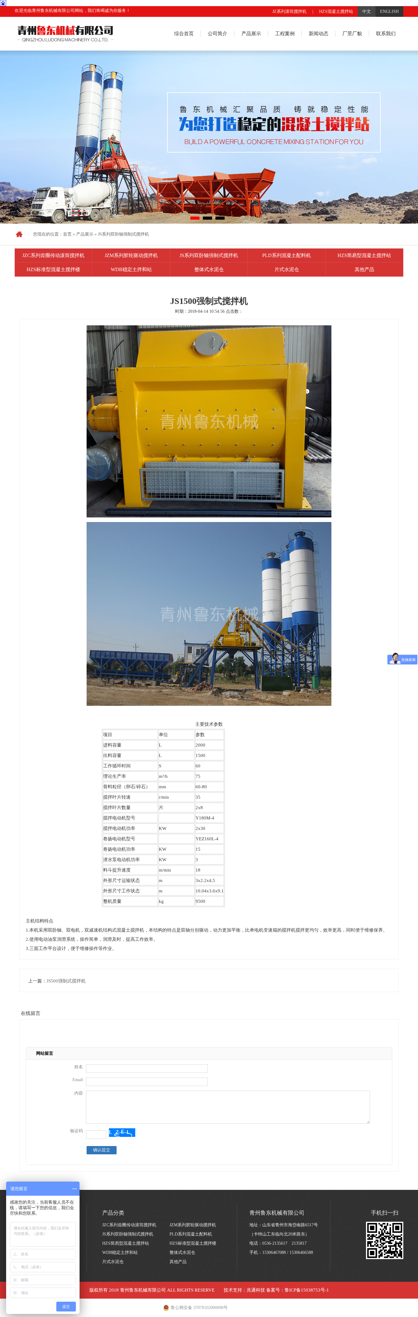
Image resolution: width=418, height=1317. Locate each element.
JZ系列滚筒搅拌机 (289, 11)
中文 (366, 11)
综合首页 (184, 33)
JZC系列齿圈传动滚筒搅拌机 (53, 255)
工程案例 (285, 33)
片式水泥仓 (286, 269)
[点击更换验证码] (122, 1132)
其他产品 (364, 269)
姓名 (78, 1067)
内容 (78, 1093)
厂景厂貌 (352, 33)
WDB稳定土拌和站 (131, 269)
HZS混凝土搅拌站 (336, 11)
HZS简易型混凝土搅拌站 (364, 255)
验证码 (76, 1131)
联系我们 (386, 33)
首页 (67, 234)
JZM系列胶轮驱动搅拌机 (131, 255)
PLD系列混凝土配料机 (286, 255)
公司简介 (217, 33)
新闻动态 (318, 33)
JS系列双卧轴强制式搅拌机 (123, 234)
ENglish (389, 11)
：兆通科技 (253, 1290)
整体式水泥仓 (209, 269)
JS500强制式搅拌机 (66, 980)
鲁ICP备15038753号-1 (307, 1290)
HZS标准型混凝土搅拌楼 (53, 269)
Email (78, 1079)
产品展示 (251, 33)
